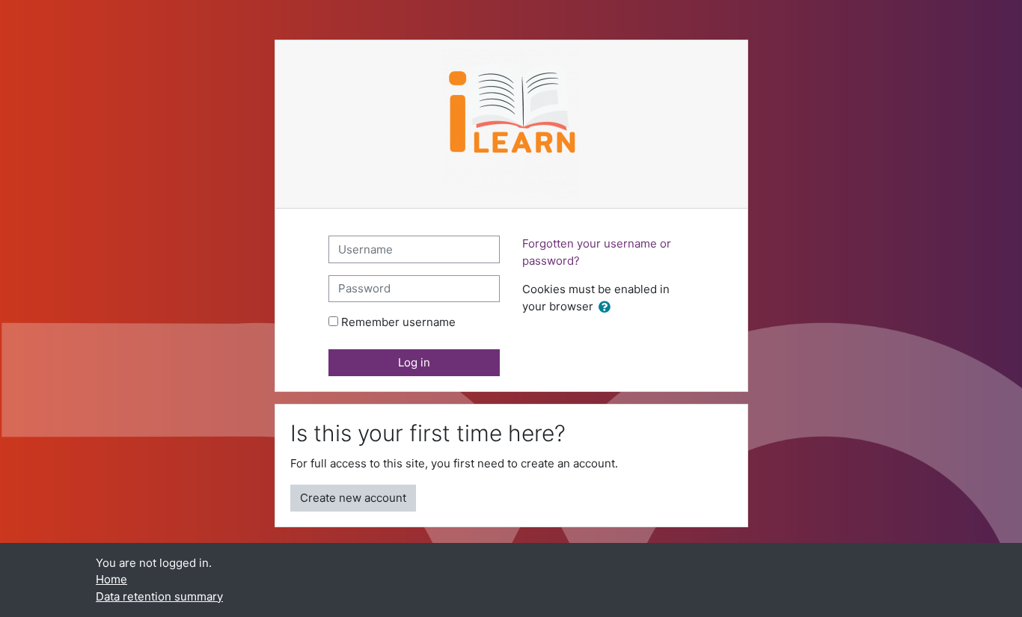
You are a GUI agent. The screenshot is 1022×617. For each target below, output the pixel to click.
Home (111, 579)
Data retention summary (159, 596)
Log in (414, 362)
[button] (607, 307)
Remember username (398, 322)
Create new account (353, 498)
